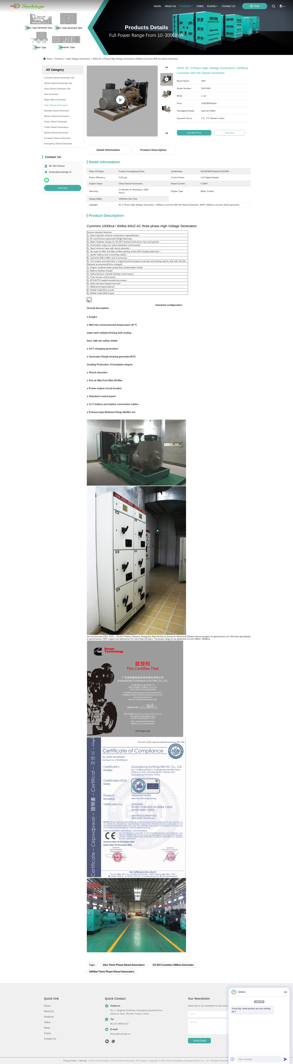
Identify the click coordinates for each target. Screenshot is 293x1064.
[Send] (285, 1059)
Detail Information (108, 149)
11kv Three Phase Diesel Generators (124, 965)
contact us (228, 6)
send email (199, 1040)
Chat (256, 6)
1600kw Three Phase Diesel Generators (111, 971)
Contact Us (50, 1038)
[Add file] (232, 1059)
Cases (47, 1033)
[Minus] (285, 992)
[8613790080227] (113, 1042)
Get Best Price (194, 133)
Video (47, 1022)
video (200, 6)
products (185, 6)
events (211, 6)
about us (170, 6)
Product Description (153, 149)
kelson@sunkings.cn (60, 172)
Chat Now (62, 188)
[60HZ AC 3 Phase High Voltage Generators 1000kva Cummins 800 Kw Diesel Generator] (122, 101)
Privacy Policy (70, 1060)
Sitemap (83, 1060)
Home (157, 6)
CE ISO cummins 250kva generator (173, 965)
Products (59, 59)
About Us (49, 1011)
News (47, 1027)
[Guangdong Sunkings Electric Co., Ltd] (27, 6)
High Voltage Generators (78, 59)
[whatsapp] (46, 180)
